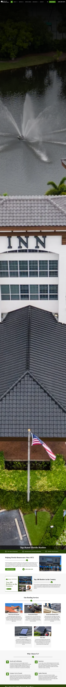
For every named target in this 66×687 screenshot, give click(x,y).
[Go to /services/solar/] (42, 637)
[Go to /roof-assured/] (14, 613)
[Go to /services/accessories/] (23, 637)
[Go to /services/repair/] (33, 613)
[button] (47, 2)
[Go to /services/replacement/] (52, 613)
